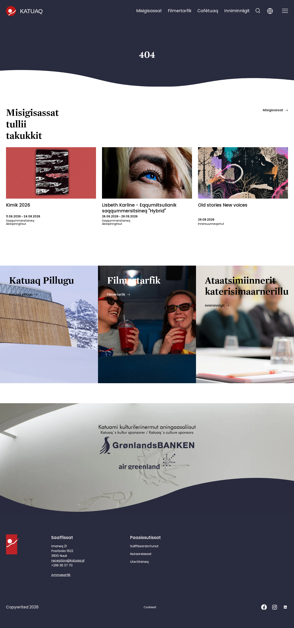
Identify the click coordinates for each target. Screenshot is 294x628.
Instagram (274, 607)
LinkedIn (285, 607)
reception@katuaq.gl (67, 560)
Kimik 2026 (18, 205)
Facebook (264, 607)
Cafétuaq (207, 11)
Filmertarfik (179, 11)
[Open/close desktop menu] (285, 11)
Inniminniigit (237, 11)
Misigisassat (149, 11)
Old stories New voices (222, 205)
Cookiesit (150, 607)
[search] (258, 11)
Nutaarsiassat (141, 554)
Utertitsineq (139, 561)
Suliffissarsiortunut (144, 546)
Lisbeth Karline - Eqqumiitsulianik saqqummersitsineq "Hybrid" (139, 208)
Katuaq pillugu (21, 294)
